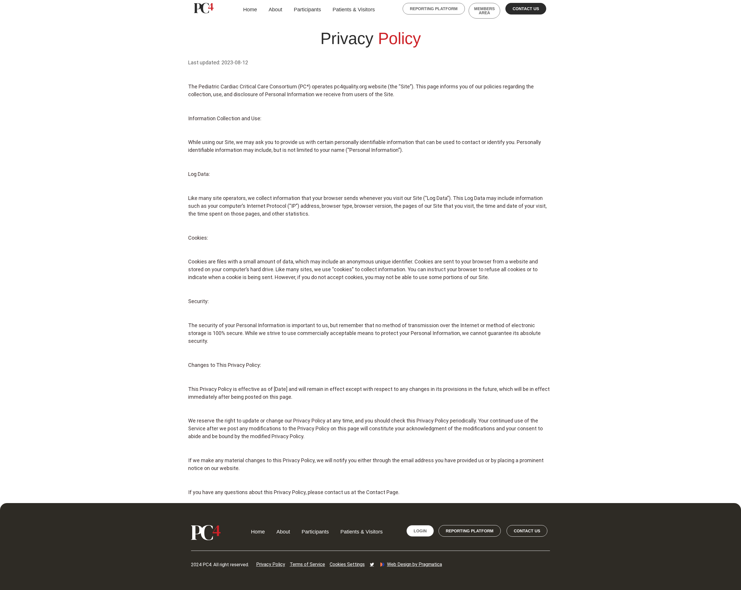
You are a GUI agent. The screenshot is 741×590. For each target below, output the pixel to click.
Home (250, 9)
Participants (307, 9)
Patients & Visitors (354, 9)
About (275, 9)
